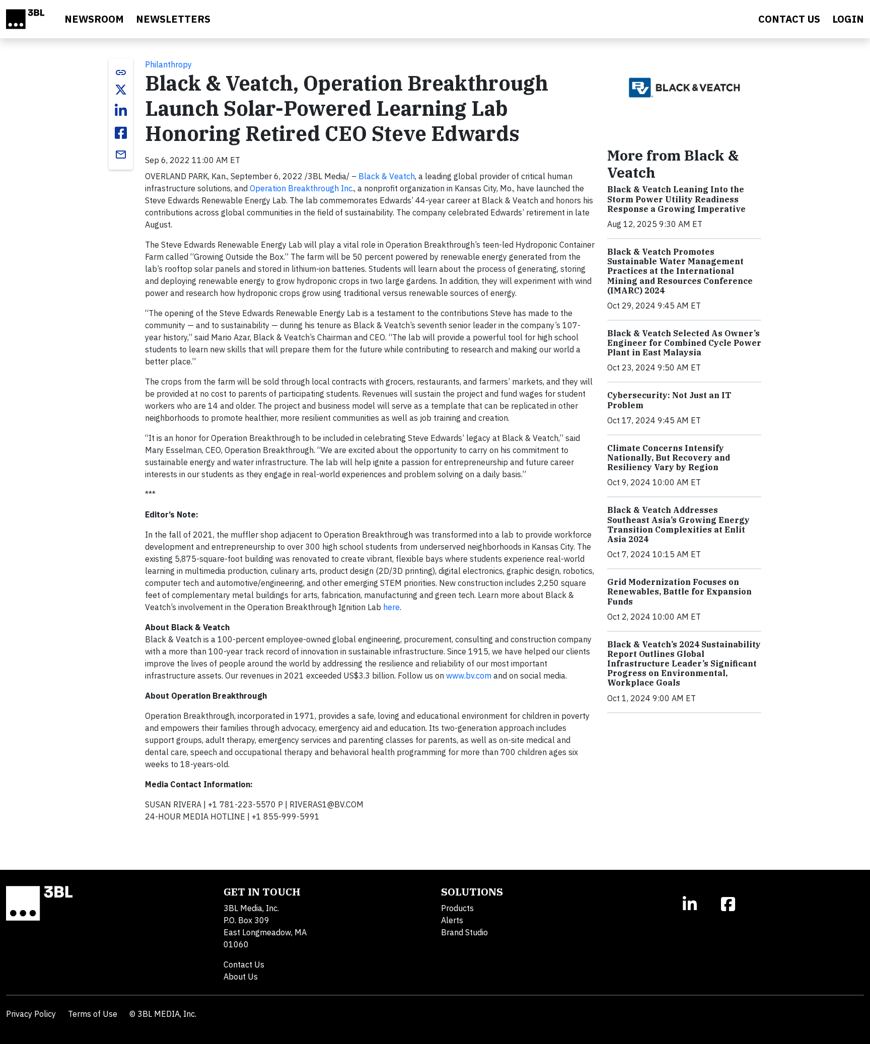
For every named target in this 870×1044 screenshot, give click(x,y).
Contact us (789, 19)
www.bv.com (468, 675)
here (391, 607)
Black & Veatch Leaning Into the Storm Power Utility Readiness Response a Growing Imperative (676, 198)
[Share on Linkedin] (121, 111)
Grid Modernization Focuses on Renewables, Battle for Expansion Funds (679, 591)
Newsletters (173, 19)
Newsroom (94, 19)
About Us (241, 977)
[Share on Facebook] (121, 133)
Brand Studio (464, 932)
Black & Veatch (386, 176)
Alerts (452, 920)
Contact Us (244, 964)
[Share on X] (121, 90)
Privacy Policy (31, 1014)
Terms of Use (92, 1014)
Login (848, 19)
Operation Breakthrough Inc (301, 188)
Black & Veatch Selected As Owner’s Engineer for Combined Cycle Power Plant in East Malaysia (684, 342)
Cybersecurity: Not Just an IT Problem (669, 400)
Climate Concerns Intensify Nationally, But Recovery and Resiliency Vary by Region (668, 457)
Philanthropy (168, 64)
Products (457, 908)
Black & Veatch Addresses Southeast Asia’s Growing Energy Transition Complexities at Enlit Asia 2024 (678, 524)
